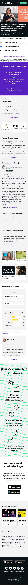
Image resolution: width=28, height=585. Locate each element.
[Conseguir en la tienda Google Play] (14, 492)
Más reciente (5, 333)
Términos (15, 573)
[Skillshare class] (9, 513)
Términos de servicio (18, 59)
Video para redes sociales (9, 222)
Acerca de (6, 571)
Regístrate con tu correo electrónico (14, 56)
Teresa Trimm (20, 260)
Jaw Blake (19, 275)
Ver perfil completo (12, 207)
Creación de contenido (8, 219)
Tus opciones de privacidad (13, 577)
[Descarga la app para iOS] (8, 561)
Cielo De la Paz (11, 165)
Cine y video (21, 222)
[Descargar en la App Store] (14, 487)
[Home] (10, 3)
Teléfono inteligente (7, 217)
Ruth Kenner (10, 339)
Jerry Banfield (6, 524)
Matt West (4, 276)
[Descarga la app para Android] (20, 561)
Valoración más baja (16, 332)
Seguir (15, 165)
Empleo (11, 571)
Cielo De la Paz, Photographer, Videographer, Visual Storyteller (13, 33)
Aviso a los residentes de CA (14, 579)
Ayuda (16, 571)
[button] (2, 3)
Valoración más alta (6, 332)
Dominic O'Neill (21, 524)
